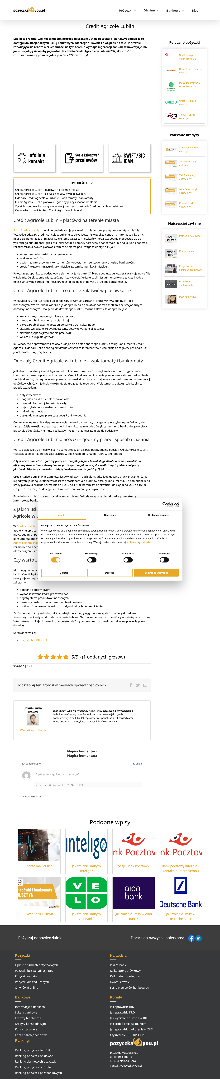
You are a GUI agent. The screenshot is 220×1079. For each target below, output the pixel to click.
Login (138, 763)
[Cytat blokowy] (63, 785)
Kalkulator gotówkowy (125, 971)
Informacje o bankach (30, 1007)
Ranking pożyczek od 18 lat (33, 1067)
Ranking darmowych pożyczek (35, 1061)
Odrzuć (64, 572)
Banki (30, 666)
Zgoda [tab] (61, 514)
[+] (81, 784)
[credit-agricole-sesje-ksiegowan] (82, 145)
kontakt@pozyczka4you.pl (126, 1065)
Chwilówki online (26, 987)
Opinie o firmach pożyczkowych (36, 965)
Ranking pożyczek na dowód (34, 1056)
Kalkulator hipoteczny (125, 976)
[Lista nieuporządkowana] (59, 785)
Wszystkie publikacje (33, 730)
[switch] (91, 559)
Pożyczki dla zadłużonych (32, 982)
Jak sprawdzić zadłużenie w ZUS (131, 1029)
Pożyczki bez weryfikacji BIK (34, 971)
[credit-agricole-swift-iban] (130, 145)
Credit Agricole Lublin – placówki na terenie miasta (47, 190)
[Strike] (50, 785)
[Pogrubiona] (36, 785)
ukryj (89, 183)
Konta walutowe (26, 1029)
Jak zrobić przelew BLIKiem (128, 1024)
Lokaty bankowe (26, 1012)
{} (77, 784)
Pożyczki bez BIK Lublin (34, 640)
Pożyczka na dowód (190, 235)
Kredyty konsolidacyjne (31, 1024)
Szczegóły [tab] (110, 514)
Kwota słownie (120, 982)
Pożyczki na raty (187, 251)
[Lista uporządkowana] (54, 785)
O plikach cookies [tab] (158, 514)
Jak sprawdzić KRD (122, 1012)
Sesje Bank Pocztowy (133, 866)
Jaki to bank (118, 965)
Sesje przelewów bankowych (129, 987)
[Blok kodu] (68, 785)
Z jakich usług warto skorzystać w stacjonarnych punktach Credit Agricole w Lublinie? (69, 206)
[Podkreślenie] (45, 785)
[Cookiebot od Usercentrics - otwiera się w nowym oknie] (165, 504)
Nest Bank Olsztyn (39, 914)
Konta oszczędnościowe (31, 1035)
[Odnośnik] (72, 785)
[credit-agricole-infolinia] (34, 145)
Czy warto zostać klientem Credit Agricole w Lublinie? (48, 210)
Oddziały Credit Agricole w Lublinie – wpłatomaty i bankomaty (54, 198)
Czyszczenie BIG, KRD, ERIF (128, 1035)
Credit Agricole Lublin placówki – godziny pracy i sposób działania (56, 202)
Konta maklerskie (39, 866)
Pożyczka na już (187, 296)
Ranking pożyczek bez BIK (32, 1050)
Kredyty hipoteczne (28, 1018)
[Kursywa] (41, 785)
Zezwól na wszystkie (156, 572)
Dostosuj (110, 572)
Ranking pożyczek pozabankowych (38, 1073)
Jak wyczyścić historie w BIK (129, 1018)
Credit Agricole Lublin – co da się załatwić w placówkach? (50, 194)
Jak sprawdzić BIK (122, 1007)
